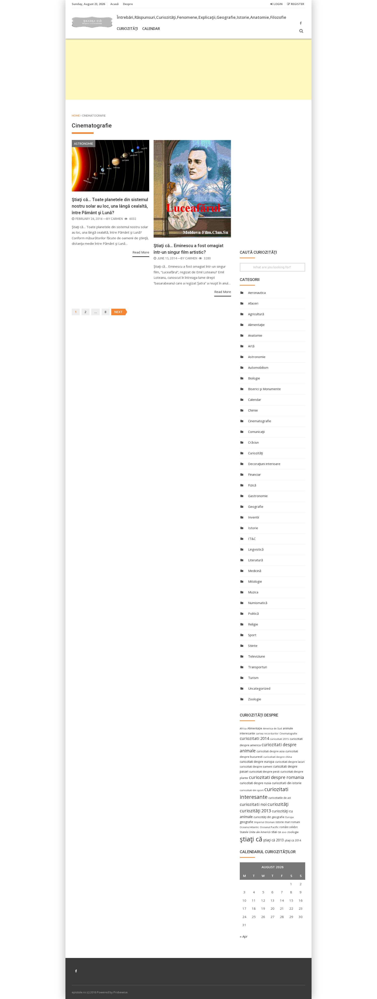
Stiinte (252, 645)
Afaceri (253, 303)
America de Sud (272, 728)
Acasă (114, 4)
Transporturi (257, 667)
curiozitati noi (253, 804)
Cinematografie (259, 421)
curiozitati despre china (277, 756)
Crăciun (253, 442)
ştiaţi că (251, 839)
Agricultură (256, 314)
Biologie (254, 378)
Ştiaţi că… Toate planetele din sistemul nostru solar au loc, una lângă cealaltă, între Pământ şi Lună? (110, 206)
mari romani (292, 822)
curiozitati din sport (252, 790)
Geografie (255, 506)
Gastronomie (258, 496)
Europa (289, 817)
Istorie (253, 528)
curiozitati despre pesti (264, 771)
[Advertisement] (188, 69)
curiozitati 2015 (279, 739)
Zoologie (254, 699)
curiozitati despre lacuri (290, 761)
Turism (253, 677)
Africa (243, 728)
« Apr (244, 936)
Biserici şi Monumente (264, 389)
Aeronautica (257, 292)
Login (278, 4)
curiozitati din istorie (287, 783)
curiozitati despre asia (270, 751)
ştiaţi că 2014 (293, 840)
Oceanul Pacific (269, 827)
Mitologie (255, 581)
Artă (251, 346)
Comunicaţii (256, 431)
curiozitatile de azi (279, 797)
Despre (128, 4)
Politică (253, 613)
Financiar (254, 474)
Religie (253, 624)
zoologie (293, 832)
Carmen (117, 218)
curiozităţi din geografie (269, 817)
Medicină (254, 570)
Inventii (253, 517)
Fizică (252, 485)
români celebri (288, 827)
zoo (284, 832)
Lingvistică (256, 549)
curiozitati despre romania (276, 777)
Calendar (151, 28)
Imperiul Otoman (264, 822)
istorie (280, 822)
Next (118, 312)
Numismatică (257, 603)
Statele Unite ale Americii (255, 832)
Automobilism (258, 367)
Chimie (253, 410)
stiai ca (276, 832)
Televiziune (256, 656)
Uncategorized (259, 688)
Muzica (253, 592)
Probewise (120, 992)
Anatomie (255, 335)
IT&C (252, 538)
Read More (140, 252)
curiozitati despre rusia (255, 783)
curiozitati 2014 (254, 738)
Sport (252, 635)
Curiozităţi (127, 28)
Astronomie (83, 143)
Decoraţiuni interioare (264, 464)
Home (76, 115)
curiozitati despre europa (257, 762)
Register (297, 4)
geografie (246, 822)
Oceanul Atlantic (249, 827)
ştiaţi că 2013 (273, 840)
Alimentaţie (256, 324)
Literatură (255, 560)
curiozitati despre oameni (256, 766)
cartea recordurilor (267, 733)
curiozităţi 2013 (255, 811)
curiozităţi (277, 804)
